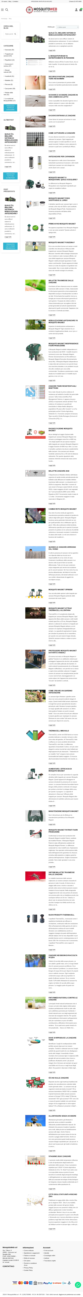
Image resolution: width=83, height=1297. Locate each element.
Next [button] (18, 147)
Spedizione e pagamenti (31, 1253)
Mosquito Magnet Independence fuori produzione (63, 345)
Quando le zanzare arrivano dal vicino (62, 548)
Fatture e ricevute (29, 1255)
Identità (46, 1253)
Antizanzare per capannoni (62, 156)
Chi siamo (4, 1)
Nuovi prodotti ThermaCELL (61, 915)
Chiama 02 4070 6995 (75, 1)
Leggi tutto (8, 166)
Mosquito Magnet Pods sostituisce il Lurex (59, 199)
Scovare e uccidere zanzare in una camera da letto (63, 96)
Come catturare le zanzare (62, 133)
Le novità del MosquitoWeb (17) (9, 99)
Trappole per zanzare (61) (8, 55)
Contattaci (15, 1)
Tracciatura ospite (50, 1260)
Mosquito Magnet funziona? (62, 242)
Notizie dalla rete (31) (8, 93)
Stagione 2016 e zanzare (60, 1156)
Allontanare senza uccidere (62, 1116)
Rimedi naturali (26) (7, 71)
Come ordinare (29, 1250)
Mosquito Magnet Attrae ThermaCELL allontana (60, 609)
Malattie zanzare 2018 (59, 471)
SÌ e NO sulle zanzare (59, 1078)
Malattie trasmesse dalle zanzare (61, 281)
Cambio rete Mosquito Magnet (63, 509)
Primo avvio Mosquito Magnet (62, 224)
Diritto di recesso (29, 1258)
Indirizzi (46, 1258)
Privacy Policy (28, 1268)
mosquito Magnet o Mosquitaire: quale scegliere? (63, 178)
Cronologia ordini (49, 1255)
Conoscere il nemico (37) (8, 65)
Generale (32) (9, 50)
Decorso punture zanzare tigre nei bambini (61, 78)
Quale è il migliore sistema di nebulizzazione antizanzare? (10, 138)
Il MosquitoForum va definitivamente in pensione (61, 57)
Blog (10, 1)
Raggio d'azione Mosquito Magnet (60, 429)
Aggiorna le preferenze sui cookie (69, 1294)
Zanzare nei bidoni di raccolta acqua (63, 956)
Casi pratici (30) (10, 88)
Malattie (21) (9, 80)
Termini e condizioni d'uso (30, 1264)
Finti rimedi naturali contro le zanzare (63, 999)
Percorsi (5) (9, 84)
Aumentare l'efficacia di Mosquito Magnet (60, 770)
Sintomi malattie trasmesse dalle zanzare (62, 873)
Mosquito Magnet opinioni (60, 589)
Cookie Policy (28, 1270)
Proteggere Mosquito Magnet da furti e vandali (63, 652)
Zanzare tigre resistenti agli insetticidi (62, 387)
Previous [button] (2, 147)
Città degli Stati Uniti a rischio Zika (63, 1195)
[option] (10, 146)
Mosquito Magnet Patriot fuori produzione (63, 831)
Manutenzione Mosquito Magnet (63, 811)
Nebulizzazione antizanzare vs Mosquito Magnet (63, 321)
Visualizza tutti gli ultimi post (10, 176)
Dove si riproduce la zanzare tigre (62, 1039)
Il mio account (48, 1250)
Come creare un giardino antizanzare (60, 692)
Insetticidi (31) (9, 76)
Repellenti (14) (9, 60)
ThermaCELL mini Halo (59, 731)
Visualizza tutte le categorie (10, 108)
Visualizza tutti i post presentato (10, 246)
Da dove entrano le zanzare (62, 115)
